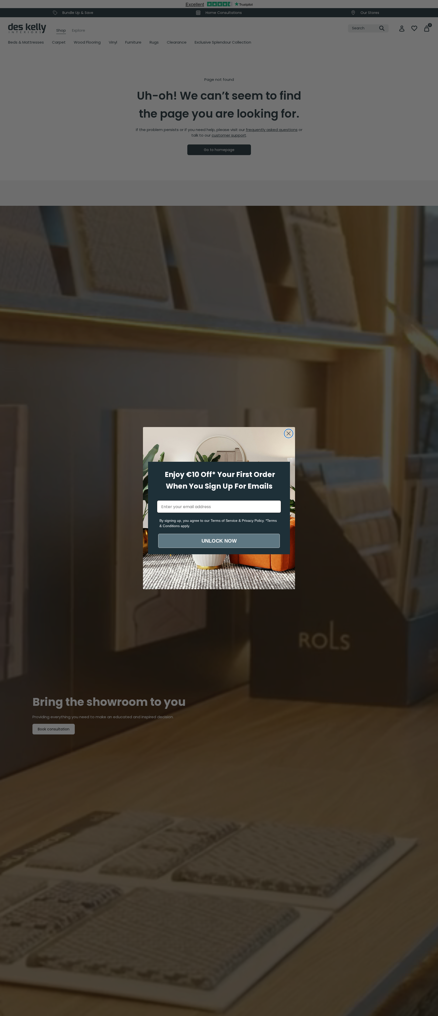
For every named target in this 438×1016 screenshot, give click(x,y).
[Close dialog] (288, 433)
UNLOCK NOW (219, 541)
